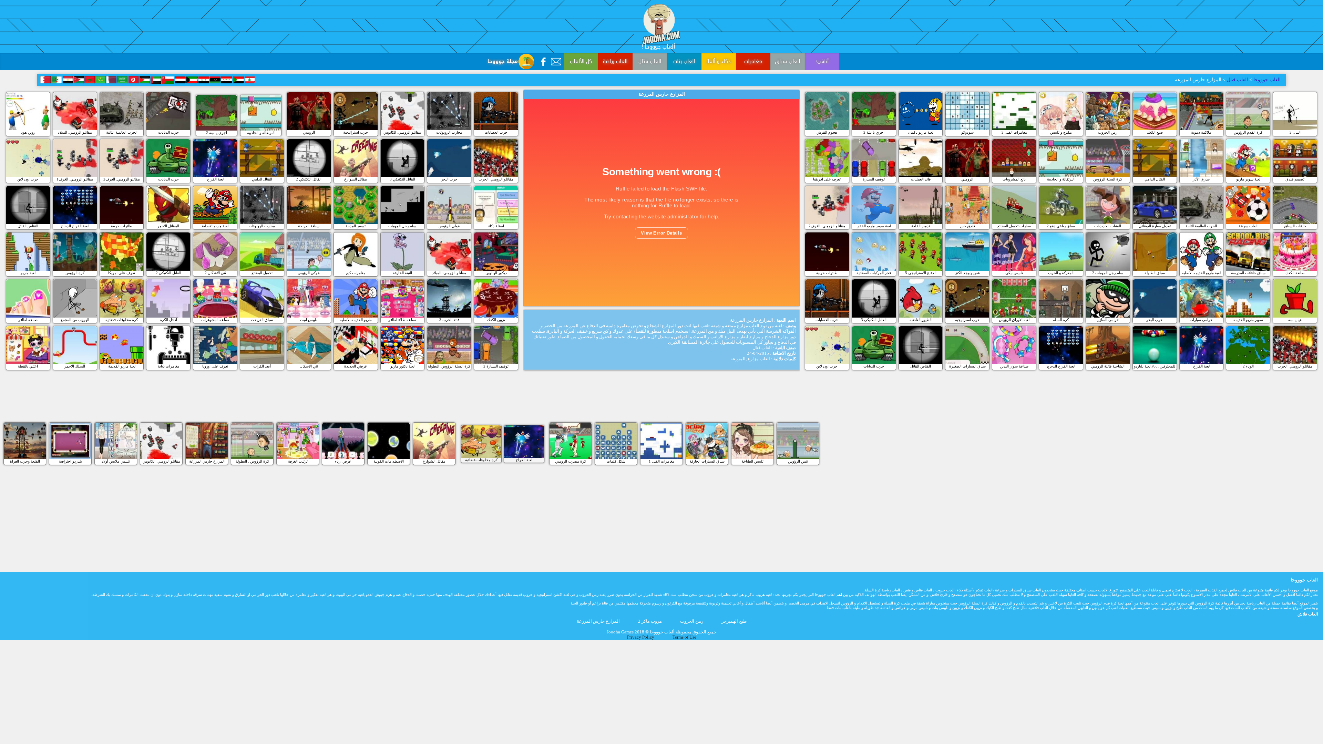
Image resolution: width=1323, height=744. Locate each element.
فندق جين (967, 226)
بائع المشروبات (1014, 179)
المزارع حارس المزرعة (207, 461)
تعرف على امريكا (121, 273)
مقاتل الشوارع (355, 179)
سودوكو (967, 132)
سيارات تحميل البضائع (1014, 226)
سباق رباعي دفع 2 (1061, 226)
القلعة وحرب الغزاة (25, 461)
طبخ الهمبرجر (734, 621)
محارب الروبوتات (449, 132)
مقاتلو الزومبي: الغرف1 (75, 179)
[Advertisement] (661, 401)
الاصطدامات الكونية (388, 461)
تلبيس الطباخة (752, 461)
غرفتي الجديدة (355, 366)
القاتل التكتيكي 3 (402, 179)
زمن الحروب (1107, 132)
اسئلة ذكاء (496, 226)
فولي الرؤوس (449, 226)
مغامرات (753, 61)
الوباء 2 (1248, 366)
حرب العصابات (496, 132)
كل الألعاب (581, 61)
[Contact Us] (556, 61)
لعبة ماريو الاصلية (215, 226)
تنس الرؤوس (798, 461)
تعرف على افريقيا (827, 179)
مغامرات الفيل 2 (1014, 132)
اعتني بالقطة (28, 366)
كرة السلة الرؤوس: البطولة (449, 366)
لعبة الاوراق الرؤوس (1014, 320)
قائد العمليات (921, 179)
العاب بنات (684, 61)
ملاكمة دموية (1201, 132)
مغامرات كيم (356, 273)
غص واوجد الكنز (967, 273)
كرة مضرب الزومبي (570, 461)
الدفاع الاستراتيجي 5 (920, 273)
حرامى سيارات (1201, 320)
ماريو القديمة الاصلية (356, 320)
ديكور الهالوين (496, 273)
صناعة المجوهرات (215, 320)
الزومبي (309, 132)
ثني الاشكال (309, 366)
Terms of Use (684, 637)
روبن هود (28, 132)
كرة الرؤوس (74, 273)
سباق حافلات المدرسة (1248, 273)
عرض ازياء (343, 461)
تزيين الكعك (496, 320)
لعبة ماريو (28, 273)
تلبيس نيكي (1014, 273)
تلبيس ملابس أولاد (116, 461)
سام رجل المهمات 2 (1107, 273)
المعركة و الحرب (1061, 273)
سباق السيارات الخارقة (707, 461)
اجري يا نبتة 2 (216, 133)
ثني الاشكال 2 (215, 273)
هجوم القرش (827, 132)
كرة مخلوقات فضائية (121, 320)
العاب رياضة (615, 61)
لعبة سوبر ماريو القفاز (874, 226)
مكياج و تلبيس (1061, 132)
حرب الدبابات (168, 132)
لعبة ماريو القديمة (121, 366)
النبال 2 (1295, 132)
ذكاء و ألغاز (718, 61)
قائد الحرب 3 (449, 320)
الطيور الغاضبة (921, 320)
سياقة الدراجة (308, 226)
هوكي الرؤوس (309, 273)
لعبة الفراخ (215, 179)
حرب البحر (449, 179)
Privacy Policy (640, 637)
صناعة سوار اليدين (1014, 366)
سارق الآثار (1201, 179)
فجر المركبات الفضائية (874, 273)
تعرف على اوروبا (215, 366)
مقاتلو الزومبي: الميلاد (75, 132)
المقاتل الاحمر (168, 226)
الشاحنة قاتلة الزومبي (1108, 366)
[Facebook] (543, 61)
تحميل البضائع (262, 273)
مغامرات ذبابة (168, 366)
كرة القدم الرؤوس (1248, 132)
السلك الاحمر (74, 366)
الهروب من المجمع (75, 320)
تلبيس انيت (308, 320)
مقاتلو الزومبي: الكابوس (402, 132)
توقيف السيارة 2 (496, 366)
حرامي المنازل (1108, 320)
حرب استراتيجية (355, 132)
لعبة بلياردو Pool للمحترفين (1154, 366)
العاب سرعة (1248, 226)
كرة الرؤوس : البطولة (252, 461)
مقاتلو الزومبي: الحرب (496, 179)
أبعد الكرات (262, 366)
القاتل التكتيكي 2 (308, 179)
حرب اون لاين (28, 179)
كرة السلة (1061, 320)
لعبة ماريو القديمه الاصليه (1201, 273)
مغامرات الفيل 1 (661, 461)
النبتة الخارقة (402, 273)
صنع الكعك (1155, 132)
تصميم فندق (1294, 179)
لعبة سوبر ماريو (1248, 179)
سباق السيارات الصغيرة (967, 366)
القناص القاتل (28, 226)
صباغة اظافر (28, 320)
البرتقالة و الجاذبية (261, 133)
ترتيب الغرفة (298, 461)
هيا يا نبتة (1295, 320)
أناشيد (822, 61)
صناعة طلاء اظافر (402, 320)
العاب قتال (649, 61)
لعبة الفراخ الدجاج (75, 226)
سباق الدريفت (262, 320)
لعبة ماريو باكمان (920, 132)
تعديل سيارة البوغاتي (1155, 226)
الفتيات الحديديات (1107, 226)
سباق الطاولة (1155, 273)
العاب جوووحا (1266, 79)
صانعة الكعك (1294, 273)
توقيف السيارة (874, 179)
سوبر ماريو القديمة (1248, 320)
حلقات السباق (1295, 226)
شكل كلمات (616, 461)
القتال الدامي (262, 179)
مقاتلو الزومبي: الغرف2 (121, 179)
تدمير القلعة (920, 226)
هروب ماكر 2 (650, 621)
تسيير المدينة (356, 226)
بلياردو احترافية (70, 461)
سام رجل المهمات (402, 226)
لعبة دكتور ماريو (402, 366)
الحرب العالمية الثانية (121, 132)
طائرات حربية (121, 226)
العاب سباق (787, 61)
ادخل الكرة (168, 320)
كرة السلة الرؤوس (1107, 179)
